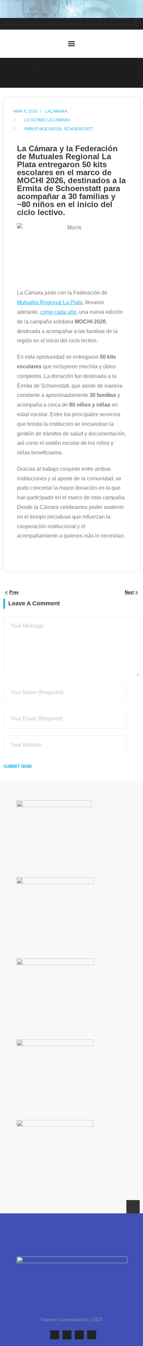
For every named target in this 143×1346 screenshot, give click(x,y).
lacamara (56, 111)
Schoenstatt (78, 129)
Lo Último (34, 120)
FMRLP (30, 129)
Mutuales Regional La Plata (49, 302)
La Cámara (58, 120)
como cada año (58, 312)
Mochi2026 (50, 129)
